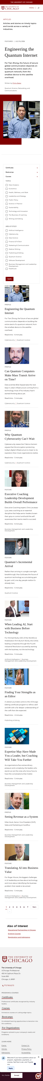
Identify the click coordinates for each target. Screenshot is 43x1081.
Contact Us (25, 1045)
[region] (21, 1060)
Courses (6, 1008)
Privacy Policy (26, 1049)
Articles (4, 1049)
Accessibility (26, 1052)
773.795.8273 (9, 985)
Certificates (7, 997)
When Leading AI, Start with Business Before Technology (19, 628)
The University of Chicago (21, 2)
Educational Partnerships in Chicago (22, 930)
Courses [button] (8, 176)
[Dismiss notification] (38, 1057)
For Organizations (11, 1027)
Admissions (6, 1052)
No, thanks (6, 1075)
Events (4, 1045)
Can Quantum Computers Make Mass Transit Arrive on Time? (20, 375)
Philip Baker (17, 83)
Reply (11, 1068)
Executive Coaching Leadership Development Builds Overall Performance (21, 498)
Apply (9, 279)
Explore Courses (14, 934)
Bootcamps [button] (10, 172)
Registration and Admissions (19, 937)
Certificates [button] (9, 168)
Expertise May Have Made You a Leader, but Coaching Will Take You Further (21, 755)
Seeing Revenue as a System (21, 816)
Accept (16, 1075)
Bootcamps (7, 1016)
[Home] (10, 8)
